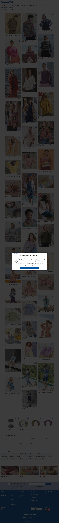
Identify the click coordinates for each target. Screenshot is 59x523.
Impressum (19, 265)
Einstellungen (34, 265)
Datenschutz (39, 265)
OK (29, 268)
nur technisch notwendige (26, 265)
